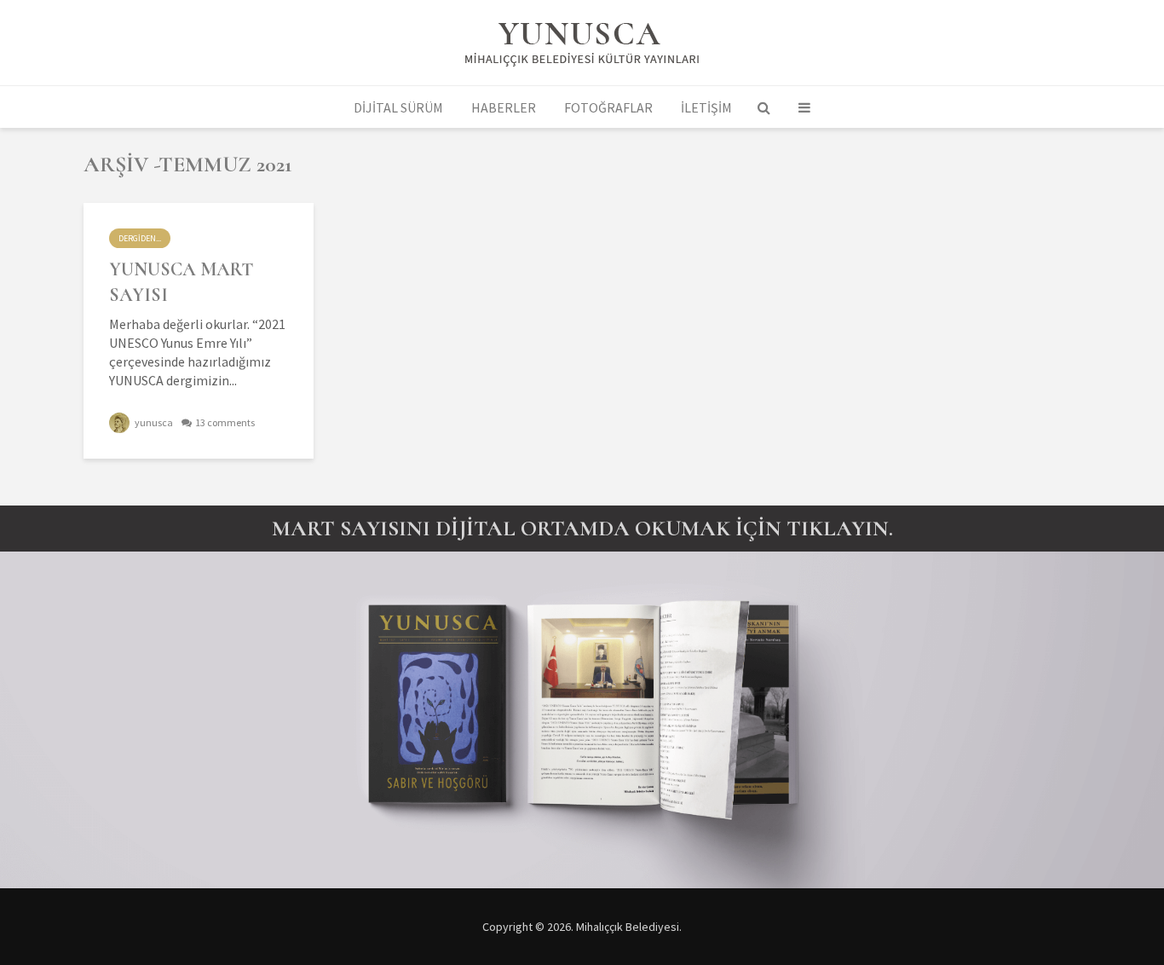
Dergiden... (139, 238)
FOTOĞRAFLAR (608, 107)
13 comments (225, 422)
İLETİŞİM (706, 107)
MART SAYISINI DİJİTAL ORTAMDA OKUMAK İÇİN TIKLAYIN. (582, 528)
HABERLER (503, 107)
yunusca (153, 422)
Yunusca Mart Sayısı (181, 282)
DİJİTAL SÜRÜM (398, 107)
